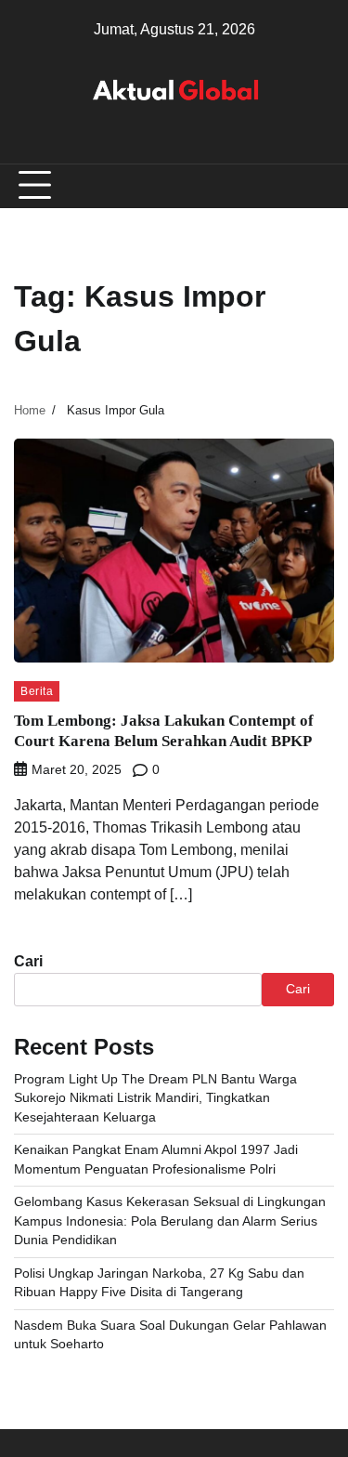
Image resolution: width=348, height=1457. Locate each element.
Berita (36, 691)
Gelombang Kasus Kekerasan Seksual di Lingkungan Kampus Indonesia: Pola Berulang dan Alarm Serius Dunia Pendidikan (170, 1221)
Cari (28, 961)
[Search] (320, 186)
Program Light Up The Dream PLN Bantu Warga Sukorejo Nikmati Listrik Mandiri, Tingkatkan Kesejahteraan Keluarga (155, 1098)
